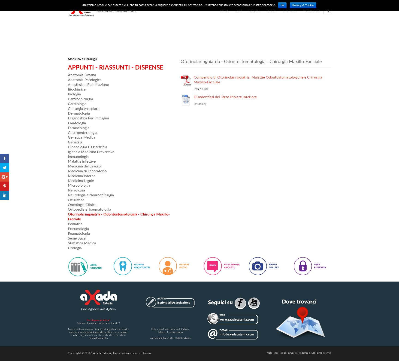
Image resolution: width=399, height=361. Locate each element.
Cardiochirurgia (80, 99)
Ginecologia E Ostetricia (87, 147)
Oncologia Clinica (82, 205)
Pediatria (75, 224)
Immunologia (78, 157)
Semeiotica (77, 238)
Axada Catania (102, 353)
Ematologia (77, 123)
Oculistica (76, 200)
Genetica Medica (81, 137)
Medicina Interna (81, 176)
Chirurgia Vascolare (83, 109)
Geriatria (75, 142)
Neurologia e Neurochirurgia (91, 195)
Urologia (75, 248)
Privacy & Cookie (303, 5)
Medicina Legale (81, 181)
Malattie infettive (82, 161)
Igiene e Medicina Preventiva (91, 152)
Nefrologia (76, 190)
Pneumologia (78, 229)
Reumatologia (79, 233)
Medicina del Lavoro (84, 166)
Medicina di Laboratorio (87, 171)
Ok (282, 5)
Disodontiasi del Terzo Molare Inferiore (225, 97)
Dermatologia (79, 113)
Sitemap (304, 353)
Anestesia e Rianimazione (88, 85)
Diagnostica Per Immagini (88, 118)
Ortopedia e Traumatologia (89, 209)
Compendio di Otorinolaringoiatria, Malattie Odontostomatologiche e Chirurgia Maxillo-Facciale (258, 80)
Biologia (74, 94)
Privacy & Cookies (289, 353)
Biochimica (77, 89)
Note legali (272, 353)
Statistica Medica (82, 243)
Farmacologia (78, 128)
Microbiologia (79, 185)
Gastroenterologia (82, 133)
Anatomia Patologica (85, 80)
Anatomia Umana (82, 75)
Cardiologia (77, 104)
